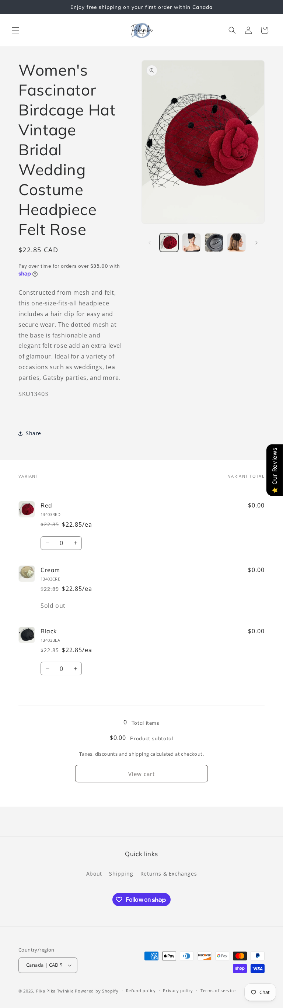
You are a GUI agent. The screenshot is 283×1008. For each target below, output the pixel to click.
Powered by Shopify (97, 991)
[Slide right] (256, 243)
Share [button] (33, 433)
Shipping (121, 873)
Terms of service (218, 990)
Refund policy (141, 990)
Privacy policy (178, 990)
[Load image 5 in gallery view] (236, 242)
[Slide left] (150, 243)
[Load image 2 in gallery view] (191, 242)
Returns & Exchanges (168, 873)
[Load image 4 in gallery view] (214, 242)
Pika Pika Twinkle (55, 991)
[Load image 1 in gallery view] (169, 242)
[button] (15, 30)
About (94, 873)
